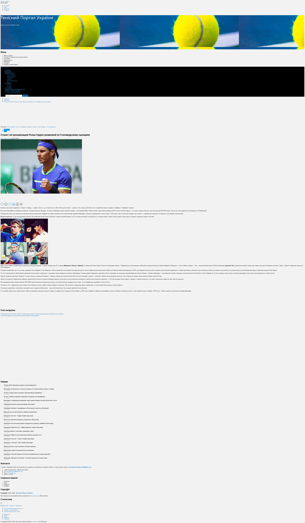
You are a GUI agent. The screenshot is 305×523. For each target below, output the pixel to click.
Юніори (9, 79)
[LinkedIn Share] (13, 204)
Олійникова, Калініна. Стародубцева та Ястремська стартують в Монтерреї (26, 408)
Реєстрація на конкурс (14, 92)
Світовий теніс (11, 76)
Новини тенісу (10, 73)
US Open (6, 63)
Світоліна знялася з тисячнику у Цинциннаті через (19, 431)
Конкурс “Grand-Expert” (11, 64)
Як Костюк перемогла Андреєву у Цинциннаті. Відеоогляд (21, 419)
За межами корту (12, 80)
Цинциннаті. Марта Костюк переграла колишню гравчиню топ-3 (23, 435)
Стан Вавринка (51, 127)
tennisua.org (34, 496)
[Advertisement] (48, 38)
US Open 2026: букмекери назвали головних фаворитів (20, 385)
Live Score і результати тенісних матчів (16, 57)
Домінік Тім (13, 127)
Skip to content (5, 1)
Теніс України (11, 75)
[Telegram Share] (9, 204)
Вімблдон (7, 61)
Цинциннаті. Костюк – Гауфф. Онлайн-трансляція (18, 416)
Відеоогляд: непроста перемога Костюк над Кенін (19, 450)
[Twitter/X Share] (5, 204)
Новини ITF (10, 78)
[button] (5, 67)
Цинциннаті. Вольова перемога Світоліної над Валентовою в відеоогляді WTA (27, 454)
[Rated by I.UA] (4, 504)
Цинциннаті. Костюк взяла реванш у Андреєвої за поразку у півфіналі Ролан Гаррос (29, 423)
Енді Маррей (22, 127)
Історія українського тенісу (12, 511)
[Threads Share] (17, 204)
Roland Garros (8, 60)
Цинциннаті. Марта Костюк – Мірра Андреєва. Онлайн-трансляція (23, 427)
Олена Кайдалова (6, 138)
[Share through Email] (21, 204)
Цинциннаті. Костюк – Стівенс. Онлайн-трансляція (19, 439)
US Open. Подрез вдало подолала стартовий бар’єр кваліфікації (23, 393)
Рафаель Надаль (32, 127)
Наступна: (20, 315)
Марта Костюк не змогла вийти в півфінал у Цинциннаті (20, 412)
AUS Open (7, 58)
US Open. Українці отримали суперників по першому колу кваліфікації (24, 396)
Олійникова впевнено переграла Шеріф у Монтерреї (19, 404)
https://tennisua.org (9, 473)
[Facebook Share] (2, 204)
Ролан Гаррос (42, 127)
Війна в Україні (8, 55)
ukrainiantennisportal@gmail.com (13, 471)
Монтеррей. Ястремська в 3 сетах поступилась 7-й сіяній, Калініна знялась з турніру (29, 389)
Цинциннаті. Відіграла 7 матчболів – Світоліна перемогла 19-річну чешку (25, 458)
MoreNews (35, 522)
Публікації (8, 83)
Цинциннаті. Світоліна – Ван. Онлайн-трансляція (18, 442)
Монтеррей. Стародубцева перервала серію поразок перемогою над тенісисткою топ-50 (30, 400)
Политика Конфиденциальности (13, 508)
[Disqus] (152, 336)
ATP (8, 127)
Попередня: (32, 314)
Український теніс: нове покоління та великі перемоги (20, 446)
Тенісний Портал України (27, 17)
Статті (9, 85)
